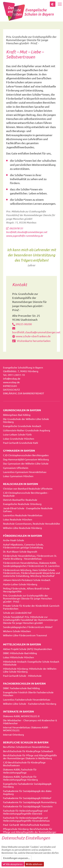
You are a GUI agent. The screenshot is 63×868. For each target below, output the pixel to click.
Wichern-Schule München (17, 631)
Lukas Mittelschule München (18, 657)
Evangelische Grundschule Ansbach (22, 425)
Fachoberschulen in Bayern (24, 683)
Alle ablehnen (35, 864)
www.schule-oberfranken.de (33, 336)
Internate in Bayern (18, 711)
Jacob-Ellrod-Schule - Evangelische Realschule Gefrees (28, 510)
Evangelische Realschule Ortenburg (22, 503)
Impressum (10, 385)
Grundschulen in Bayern (22, 410)
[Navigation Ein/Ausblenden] (59, 4)
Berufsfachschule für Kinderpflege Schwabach (28, 751)
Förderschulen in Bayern (22, 535)
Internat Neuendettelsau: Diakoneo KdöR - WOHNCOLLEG (26, 729)
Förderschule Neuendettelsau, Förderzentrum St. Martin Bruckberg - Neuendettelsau (30, 557)
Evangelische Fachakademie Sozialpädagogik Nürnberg (27, 785)
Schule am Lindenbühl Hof (17, 612)
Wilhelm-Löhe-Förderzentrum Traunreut (25, 635)
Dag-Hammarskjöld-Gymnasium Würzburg (26, 459)
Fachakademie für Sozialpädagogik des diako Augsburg (27, 792)
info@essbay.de (11, 378)
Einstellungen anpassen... (16, 857)
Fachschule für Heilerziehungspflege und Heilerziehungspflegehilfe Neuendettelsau (26, 819)
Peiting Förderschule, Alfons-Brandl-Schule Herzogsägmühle (26, 590)
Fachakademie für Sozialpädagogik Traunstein (28, 806)
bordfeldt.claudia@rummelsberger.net (36, 332)
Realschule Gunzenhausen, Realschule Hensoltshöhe (31, 523)
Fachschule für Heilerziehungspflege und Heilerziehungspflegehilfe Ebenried (25, 812)
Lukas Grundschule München (18, 438)
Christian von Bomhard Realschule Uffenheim (27, 488)
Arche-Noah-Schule (13, 540)
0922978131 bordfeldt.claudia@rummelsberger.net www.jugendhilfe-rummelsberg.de (26, 232)
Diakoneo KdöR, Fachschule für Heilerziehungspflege (20, 771)
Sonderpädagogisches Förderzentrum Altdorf (27, 626)
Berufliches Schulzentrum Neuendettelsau (26, 746)
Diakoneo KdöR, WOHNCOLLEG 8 (21, 716)
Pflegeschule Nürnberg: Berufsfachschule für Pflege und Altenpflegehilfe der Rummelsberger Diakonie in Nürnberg (29, 831)
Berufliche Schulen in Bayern (25, 742)
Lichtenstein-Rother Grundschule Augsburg (26, 430)
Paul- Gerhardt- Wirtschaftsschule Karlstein (26, 824)
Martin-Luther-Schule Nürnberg (20, 584)
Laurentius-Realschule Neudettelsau (22, 515)
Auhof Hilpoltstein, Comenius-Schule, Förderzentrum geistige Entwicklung (23, 546)
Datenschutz (11, 389)
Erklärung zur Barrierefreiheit (23, 393)
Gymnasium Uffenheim (15, 467)
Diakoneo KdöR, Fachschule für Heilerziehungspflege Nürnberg (20, 778)
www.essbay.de (11, 382)
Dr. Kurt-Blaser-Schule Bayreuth (20, 551)
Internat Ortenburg (13, 734)
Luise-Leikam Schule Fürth (17, 434)
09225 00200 (24, 324)
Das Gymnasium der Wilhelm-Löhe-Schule (25, 463)
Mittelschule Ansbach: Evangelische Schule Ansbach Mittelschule (31, 663)
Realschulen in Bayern (20, 484)
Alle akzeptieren (14, 864)
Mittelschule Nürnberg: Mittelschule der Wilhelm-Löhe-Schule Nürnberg (30, 670)
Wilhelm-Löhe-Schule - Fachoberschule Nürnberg (29, 703)
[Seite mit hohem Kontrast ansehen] (52, 4)
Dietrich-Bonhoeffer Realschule (20, 499)
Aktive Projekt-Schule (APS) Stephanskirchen (27, 648)
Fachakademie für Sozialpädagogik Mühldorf (27, 797)
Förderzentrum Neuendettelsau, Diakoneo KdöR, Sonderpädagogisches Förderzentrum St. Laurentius (31, 564)
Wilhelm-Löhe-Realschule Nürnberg (22, 527)
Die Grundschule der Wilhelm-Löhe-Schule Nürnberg (26, 420)
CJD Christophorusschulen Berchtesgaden (26, 455)
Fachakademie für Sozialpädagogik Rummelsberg (29, 802)
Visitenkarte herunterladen (33, 340)
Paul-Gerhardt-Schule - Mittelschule (22, 675)
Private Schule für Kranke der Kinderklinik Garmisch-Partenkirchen (31, 607)
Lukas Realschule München (17, 519)
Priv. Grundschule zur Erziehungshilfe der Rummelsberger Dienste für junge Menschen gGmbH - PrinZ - (27, 598)
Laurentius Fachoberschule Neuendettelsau (26, 699)
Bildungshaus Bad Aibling (16, 414)
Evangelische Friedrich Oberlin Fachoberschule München (28, 694)
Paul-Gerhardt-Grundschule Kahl (20, 442)
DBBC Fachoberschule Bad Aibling (21, 688)
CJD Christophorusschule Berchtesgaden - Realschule (26, 494)
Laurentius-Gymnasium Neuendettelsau (24, 471)
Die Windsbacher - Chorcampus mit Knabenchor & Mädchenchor (30, 722)
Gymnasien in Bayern (19, 450)
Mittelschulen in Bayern (22, 644)
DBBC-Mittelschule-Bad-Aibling (20, 653)
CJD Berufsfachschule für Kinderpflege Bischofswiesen (24, 764)
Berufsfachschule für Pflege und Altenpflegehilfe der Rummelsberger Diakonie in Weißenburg (30, 757)
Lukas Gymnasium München (18, 476)
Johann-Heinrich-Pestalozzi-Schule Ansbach (26, 579)
